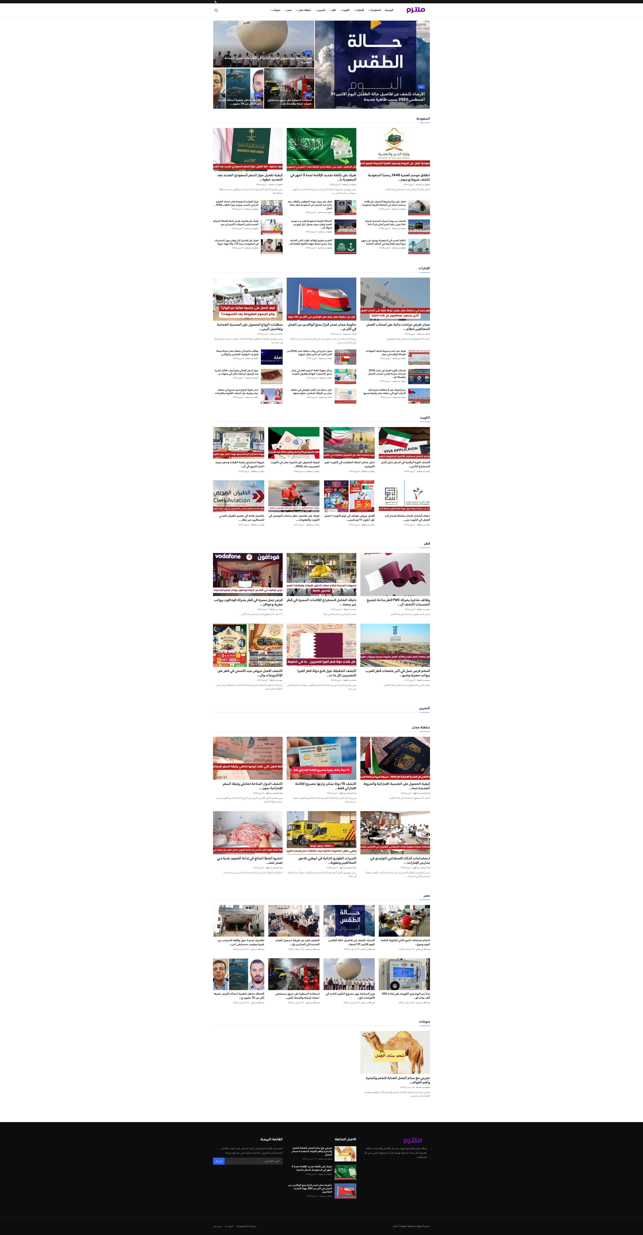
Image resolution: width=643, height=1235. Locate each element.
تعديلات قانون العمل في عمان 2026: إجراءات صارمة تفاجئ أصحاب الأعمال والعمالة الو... (387, 374)
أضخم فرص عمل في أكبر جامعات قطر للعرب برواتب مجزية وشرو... (398, 673)
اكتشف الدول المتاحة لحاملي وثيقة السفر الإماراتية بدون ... (253, 786)
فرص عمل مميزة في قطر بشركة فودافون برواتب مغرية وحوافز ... (248, 602)
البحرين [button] (321, 10)
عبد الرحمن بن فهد (421, 793)
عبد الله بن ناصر (423, 949)
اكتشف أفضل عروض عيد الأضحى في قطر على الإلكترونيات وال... (250, 673)
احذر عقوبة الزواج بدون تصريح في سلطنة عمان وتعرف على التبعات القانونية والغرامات (236, 391)
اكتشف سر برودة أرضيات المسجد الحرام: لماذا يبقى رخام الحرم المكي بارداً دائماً (385, 223)
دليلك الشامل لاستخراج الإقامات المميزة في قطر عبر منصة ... (321, 602)
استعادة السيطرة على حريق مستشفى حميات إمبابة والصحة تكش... (297, 995)
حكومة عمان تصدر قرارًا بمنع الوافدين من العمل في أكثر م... (322, 326)
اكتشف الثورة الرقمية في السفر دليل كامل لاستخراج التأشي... (405, 464)
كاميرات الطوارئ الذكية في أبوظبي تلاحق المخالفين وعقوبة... (327, 860)
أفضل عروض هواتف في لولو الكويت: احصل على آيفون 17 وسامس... (349, 517)
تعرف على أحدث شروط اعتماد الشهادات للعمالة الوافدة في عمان (386, 353)
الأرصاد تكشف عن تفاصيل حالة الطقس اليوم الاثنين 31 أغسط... (351, 942)
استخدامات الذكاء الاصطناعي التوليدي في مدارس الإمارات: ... (400, 860)
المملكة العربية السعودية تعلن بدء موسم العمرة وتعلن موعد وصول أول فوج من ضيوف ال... (311, 224)
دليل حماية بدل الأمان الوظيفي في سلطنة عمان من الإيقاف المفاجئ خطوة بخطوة (311, 391)
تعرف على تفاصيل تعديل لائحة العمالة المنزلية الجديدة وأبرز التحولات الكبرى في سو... (235, 223)
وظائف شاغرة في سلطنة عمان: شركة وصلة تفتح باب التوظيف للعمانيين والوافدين (237, 353)
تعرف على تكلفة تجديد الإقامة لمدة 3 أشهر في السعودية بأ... (323, 177)
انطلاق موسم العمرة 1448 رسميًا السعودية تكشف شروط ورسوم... (399, 177)
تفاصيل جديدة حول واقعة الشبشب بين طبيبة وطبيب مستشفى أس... (241, 942)
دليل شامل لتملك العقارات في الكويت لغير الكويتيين (350, 464)
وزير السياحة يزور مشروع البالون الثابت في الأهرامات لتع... (350, 995)
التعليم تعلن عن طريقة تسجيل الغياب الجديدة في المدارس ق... (297, 942)
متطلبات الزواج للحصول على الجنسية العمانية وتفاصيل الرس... (250, 326)
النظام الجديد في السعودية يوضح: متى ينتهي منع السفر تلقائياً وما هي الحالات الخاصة (383, 242)
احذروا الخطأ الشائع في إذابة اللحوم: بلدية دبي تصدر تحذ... (250, 860)
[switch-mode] (215, 2)
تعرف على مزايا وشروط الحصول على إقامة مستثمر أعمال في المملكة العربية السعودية (384, 203)
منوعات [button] (276, 10)
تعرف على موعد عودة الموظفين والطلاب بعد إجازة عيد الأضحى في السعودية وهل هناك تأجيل (310, 205)
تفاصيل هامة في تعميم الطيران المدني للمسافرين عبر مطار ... (241, 517)
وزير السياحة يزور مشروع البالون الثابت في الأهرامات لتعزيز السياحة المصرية (268, 60)
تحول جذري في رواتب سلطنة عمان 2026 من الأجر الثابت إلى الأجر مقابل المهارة (309, 353)
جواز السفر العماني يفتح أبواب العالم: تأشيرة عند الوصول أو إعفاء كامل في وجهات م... (236, 372)
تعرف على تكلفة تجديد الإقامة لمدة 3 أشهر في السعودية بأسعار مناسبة (312, 1168)
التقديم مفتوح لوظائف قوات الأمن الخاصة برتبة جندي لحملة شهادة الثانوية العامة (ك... (310, 242)
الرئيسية (389, 10)
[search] (216, 10)
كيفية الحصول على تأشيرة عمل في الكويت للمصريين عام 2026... (295, 464)
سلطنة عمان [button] (304, 10)
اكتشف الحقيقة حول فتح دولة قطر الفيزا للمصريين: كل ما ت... (326, 673)
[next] (424, 65)
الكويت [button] (345, 10)
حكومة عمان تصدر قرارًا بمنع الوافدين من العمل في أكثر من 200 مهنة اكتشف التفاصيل (310, 1188)
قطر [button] (334, 10)
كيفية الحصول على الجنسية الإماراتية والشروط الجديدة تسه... (397, 786)
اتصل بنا (229, 1226)
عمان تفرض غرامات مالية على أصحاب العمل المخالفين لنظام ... (398, 326)
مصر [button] (289, 10)
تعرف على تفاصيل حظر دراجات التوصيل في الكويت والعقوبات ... (294, 517)
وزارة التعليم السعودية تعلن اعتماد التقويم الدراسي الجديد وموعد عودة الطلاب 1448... (236, 203)
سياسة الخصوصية (246, 1226)
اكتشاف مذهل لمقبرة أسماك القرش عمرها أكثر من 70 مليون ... (239, 101)
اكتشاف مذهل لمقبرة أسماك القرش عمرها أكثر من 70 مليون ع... (239, 995)
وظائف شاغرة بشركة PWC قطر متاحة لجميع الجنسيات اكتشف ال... (398, 602)
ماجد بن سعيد (423, 334)
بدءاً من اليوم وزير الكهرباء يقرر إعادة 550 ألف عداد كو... (406, 995)
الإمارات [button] (360, 10)
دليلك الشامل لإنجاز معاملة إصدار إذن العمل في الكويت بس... (407, 517)
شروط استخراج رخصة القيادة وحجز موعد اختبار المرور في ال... (239, 464)
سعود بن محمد (423, 184)
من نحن (217, 1226)
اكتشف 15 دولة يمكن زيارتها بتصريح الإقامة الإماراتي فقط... (325, 786)
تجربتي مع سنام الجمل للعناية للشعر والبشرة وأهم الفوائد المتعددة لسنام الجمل (312, 1151)
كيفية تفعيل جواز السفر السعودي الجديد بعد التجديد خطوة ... (250, 177)
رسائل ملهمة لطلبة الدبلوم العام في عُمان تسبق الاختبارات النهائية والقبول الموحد (311, 372)
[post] (372, 65)
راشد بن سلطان (423, 471)
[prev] (320, 65)
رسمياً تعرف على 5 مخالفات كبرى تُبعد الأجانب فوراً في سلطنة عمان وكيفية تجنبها (385, 391)
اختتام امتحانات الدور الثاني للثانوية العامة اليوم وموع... (405, 942)
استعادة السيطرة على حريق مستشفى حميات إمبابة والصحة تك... (290, 101)
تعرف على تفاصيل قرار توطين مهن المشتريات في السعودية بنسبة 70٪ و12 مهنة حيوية (236, 242)
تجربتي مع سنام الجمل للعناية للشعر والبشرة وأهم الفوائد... (398, 1080)
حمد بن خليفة (423, 609)
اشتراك (218, 1161)
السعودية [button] (376, 10)
